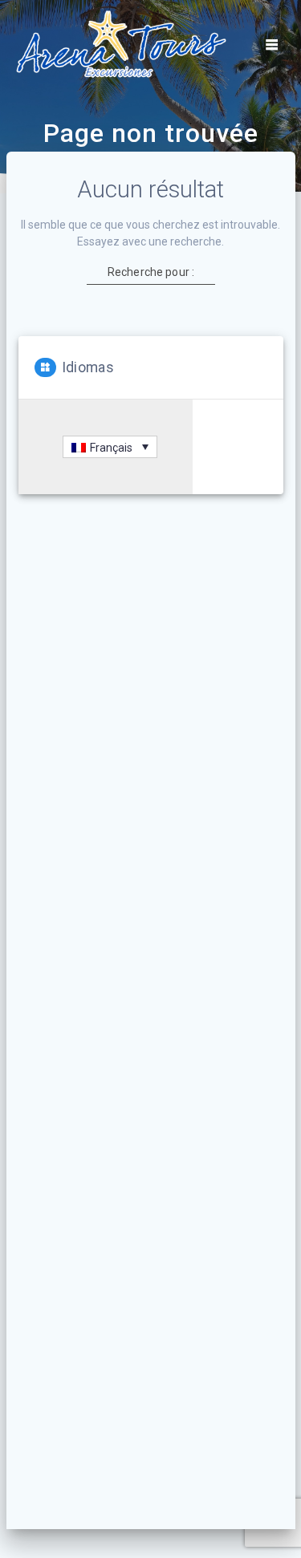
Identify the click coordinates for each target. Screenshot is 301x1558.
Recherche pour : (150, 272)
